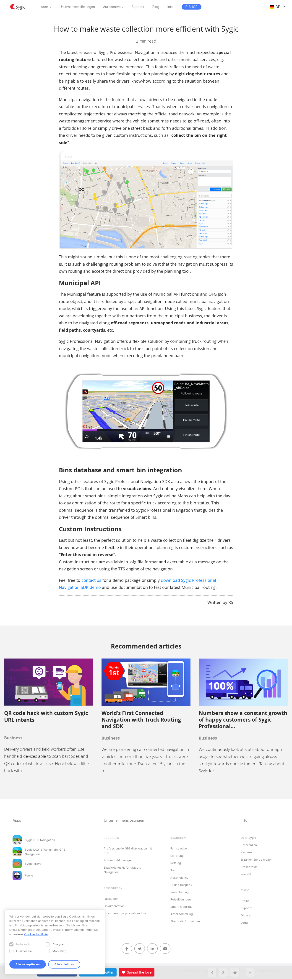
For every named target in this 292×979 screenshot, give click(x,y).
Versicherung (179, 892)
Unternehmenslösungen (77, 7)
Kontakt (246, 874)
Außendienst (179, 877)
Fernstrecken (179, 848)
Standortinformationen (185, 921)
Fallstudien (111, 898)
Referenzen (249, 845)
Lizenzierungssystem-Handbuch (126, 913)
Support (138, 7)
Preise (245, 901)
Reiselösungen (180, 899)
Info (170, 7)
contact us (91, 580)
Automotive (112, 7)
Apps (45, 7)
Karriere (246, 852)
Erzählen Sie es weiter (256, 859)
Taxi (173, 870)
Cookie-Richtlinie (36, 934)
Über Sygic (248, 837)
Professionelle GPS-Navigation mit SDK (128, 851)
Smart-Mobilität (181, 906)
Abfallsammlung (181, 914)
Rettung (175, 863)
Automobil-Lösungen (118, 860)
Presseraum (249, 867)
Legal (244, 922)
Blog (155, 7)
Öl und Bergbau (181, 885)
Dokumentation (114, 906)
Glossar (246, 915)
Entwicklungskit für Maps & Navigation (122, 870)
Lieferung (177, 855)
